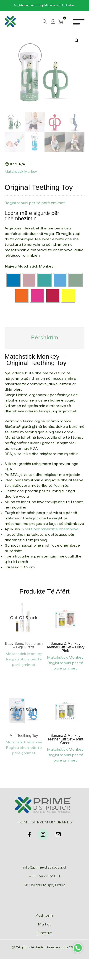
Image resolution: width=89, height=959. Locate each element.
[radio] (13, 280)
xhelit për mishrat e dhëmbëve (50, 529)
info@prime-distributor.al (44, 867)
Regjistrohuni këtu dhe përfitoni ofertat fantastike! (44, 5)
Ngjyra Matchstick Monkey (29, 266)
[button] (77, 41)
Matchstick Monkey (21, 171)
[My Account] (53, 21)
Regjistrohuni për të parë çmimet (35, 203)
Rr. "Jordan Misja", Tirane (44, 885)
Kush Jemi (45, 916)
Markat (44, 924)
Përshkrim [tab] (44, 338)
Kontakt (44, 933)
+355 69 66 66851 (44, 876)
